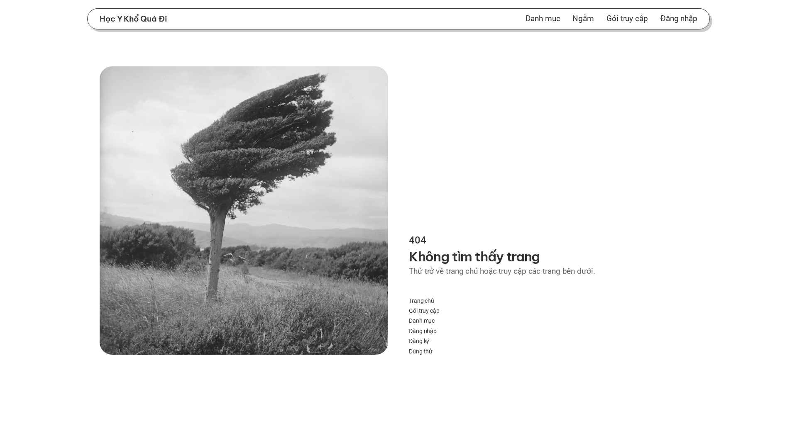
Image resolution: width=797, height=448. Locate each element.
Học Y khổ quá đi (133, 19)
